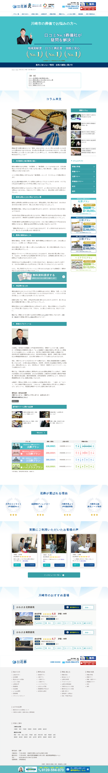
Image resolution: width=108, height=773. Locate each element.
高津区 (35, 729)
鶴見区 (50, 737)
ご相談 (31, 317)
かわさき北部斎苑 (59, 565)
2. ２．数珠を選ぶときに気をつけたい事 (41, 80)
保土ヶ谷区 (25, 734)
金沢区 (35, 737)
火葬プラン (17, 564)
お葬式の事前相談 (66, 684)
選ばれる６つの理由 (18, 679)
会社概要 (15, 677)
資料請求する (74, 607)
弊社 (13, 315)
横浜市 (17, 317)
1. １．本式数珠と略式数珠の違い (39, 78)
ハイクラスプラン (43, 684)
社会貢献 (15, 688)
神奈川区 (40, 734)
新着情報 (15, 693)
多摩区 (40, 729)
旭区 (45, 734)
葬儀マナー (90, 677)
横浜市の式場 (17, 732)
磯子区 (40, 737)
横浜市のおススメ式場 (68, 688)
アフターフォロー (66, 681)
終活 (88, 684)
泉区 (35, 734)
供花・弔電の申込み (67, 695)
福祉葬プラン (41, 674)
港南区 (45, 737)
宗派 (55, 168)
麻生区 (45, 729)
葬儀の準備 (90, 674)
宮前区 (29, 729)
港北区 (21, 737)
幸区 (20, 729)
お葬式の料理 (65, 679)
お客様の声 (16, 684)
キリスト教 (15, 181)
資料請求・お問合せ (67, 693)
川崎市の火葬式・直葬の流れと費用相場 (23, 712)
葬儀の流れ (65, 674)
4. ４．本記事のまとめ (35, 83)
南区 (54, 737)
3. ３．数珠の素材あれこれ (37, 81)
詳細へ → (88, 607)
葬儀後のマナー (91, 681)
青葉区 (50, 734)
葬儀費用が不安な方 (43, 688)
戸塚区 (31, 734)
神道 (21, 181)
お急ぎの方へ (16, 674)
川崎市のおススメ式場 (68, 686)
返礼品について (66, 677)
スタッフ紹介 (16, 681)
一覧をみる (39, 432)
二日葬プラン (41, 681)
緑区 (54, 734)
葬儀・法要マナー (91, 679)
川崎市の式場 (17, 726)
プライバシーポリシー (19, 695)
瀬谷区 (26, 737)
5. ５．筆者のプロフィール (37, 85)
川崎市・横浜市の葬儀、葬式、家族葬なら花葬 (54, 764)
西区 (15, 734)
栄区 (30, 737)
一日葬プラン (41, 679)
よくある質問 (16, 691)
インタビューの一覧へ (52, 575)
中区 (19, 734)
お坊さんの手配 (42, 686)
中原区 (24, 729)
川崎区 (15, 729)
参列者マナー (15, 401)
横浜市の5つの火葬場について (21, 709)
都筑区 (15, 737)
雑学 (88, 686)
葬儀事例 (15, 686)
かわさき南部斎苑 (30, 564)
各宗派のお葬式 (42, 691)
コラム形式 (45, 315)
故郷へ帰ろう (65, 691)
